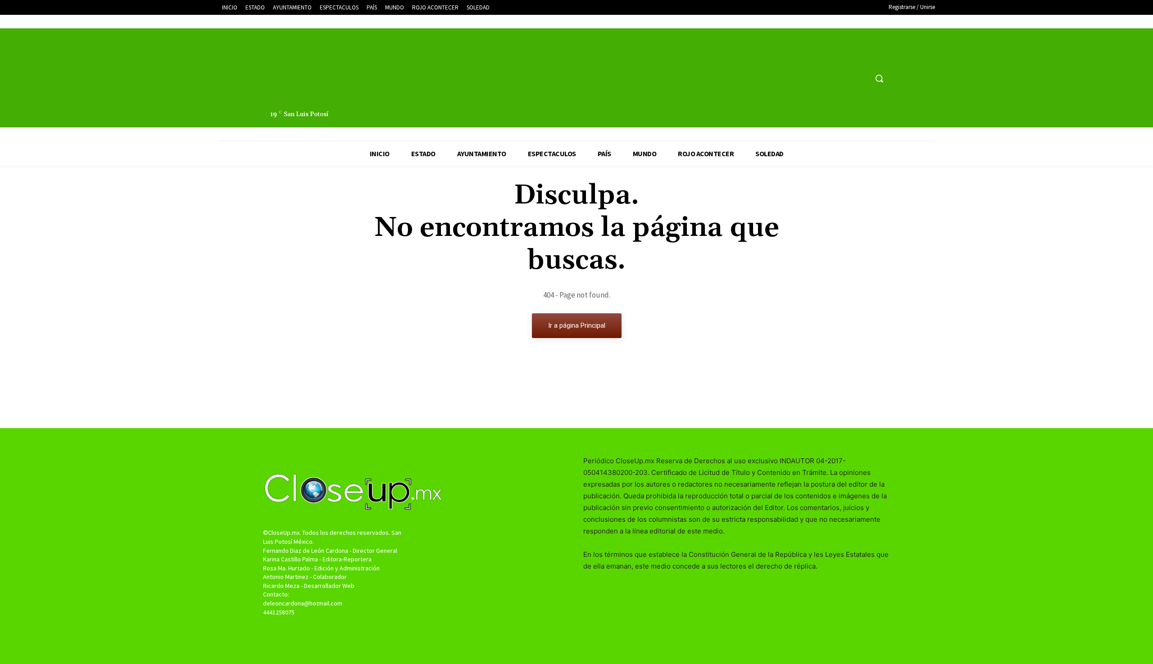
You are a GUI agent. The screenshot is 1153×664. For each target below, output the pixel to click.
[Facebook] (826, 78)
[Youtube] (860, 78)
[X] (843, 78)
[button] (879, 78)
